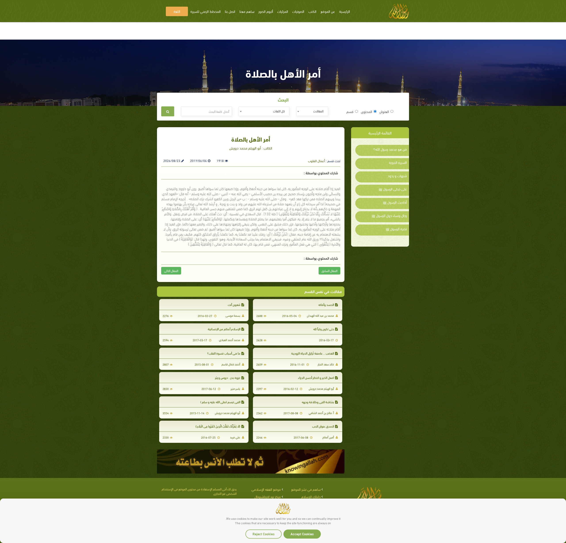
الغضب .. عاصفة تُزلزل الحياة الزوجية (312, 353)
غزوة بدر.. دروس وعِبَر (227, 377)
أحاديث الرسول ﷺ (395, 202)
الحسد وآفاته (326, 304)
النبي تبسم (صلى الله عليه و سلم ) (220, 401)
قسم (350, 111)
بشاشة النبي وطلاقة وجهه (318, 401)
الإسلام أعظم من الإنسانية (224, 328)
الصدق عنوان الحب (323, 426)
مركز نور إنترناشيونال (267, 496)
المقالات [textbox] (318, 111)
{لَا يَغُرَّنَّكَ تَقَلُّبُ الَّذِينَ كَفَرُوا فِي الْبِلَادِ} (217, 426)
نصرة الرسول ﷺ (396, 229)
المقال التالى (171, 270)
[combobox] (312, 111)
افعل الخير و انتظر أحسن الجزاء (316, 377)
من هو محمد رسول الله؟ (390, 149)
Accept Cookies (302, 533)
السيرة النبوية (398, 162)
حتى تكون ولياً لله (323, 328)
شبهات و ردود (397, 176)
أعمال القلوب (316, 160)
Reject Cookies (263, 533)
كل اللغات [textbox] (279, 111)
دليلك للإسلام (311, 496)
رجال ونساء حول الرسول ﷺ (389, 215)
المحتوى (366, 111)
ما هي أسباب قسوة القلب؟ (223, 353)
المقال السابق (329, 270)
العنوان (384, 111)
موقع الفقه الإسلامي (266, 489)
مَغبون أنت (234, 304)
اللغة (177, 11)
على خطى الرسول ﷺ (393, 189)
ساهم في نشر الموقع (306, 489)
